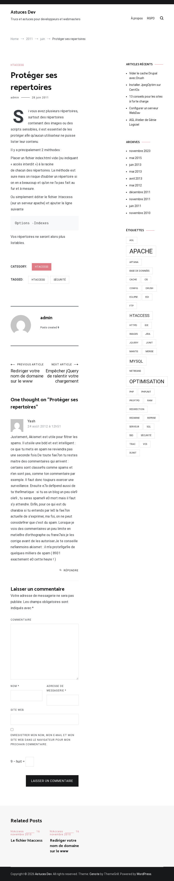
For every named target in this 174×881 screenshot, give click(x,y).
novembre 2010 (139, 213)
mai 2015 (135, 158)
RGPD (151, 18)
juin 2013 (135, 164)
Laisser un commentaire (52, 781)
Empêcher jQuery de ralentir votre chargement (62, 373)
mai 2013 (135, 171)
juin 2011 (135, 206)
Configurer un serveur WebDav (143, 110)
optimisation (146, 381)
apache (141, 251)
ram (149, 400)
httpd (133, 325)
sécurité (60, 279)
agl (131, 240)
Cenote (95, 874)
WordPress (144, 874)
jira (147, 334)
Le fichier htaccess (26, 840)
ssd (131, 435)
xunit (132, 452)
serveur (134, 426)
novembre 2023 (139, 151)
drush (149, 288)
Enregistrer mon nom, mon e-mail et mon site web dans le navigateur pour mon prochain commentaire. (42, 740)
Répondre (71, 570)
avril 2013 (135, 178)
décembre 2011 (139, 192)
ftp (131, 305)
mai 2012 (135, 185)
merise (149, 351)
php (131, 391)
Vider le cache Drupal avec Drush (143, 76)
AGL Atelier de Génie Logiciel (142, 122)
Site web (17, 709)
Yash (31, 421)
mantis (133, 351)
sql (149, 426)
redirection (136, 409)
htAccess (17, 65)
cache (133, 279)
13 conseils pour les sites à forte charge (146, 99)
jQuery (133, 342)
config (133, 288)
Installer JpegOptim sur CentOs (145, 87)
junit (149, 342)
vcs (145, 444)
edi (147, 297)
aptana (133, 262)
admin (15, 97)
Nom (15, 686)
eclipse (133, 297)
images (133, 334)
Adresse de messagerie (56, 688)
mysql (136, 361)
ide (146, 325)
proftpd (134, 400)
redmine (134, 418)
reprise (151, 418)
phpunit (146, 391)
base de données (139, 271)
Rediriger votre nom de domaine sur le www (27, 373)
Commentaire (21, 619)
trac (132, 444)
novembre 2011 (139, 199)
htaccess (38, 279)
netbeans (135, 371)
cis (146, 279)
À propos (137, 18)
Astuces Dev (23, 12)
